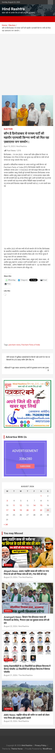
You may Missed (13, 533)
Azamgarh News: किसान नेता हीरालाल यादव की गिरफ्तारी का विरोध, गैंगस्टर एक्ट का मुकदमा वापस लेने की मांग (26, 620)
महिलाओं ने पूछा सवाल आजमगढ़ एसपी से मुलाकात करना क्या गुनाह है (26, 369)
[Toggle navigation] (5, 19)
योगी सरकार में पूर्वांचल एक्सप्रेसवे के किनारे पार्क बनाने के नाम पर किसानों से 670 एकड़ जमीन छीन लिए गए (28, 358)
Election (8, 129)
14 (34, 505)
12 (21, 505)
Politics (8, 660)
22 (41, 510)
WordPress (47, 749)
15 (41, 505)
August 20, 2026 (10, 721)
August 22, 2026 (10, 626)
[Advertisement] (27, 66)
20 (27, 510)
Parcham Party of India (30, 345)
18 (14, 510)
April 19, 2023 (9, 146)
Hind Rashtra (13, 9)
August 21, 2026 (10, 675)
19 (21, 510)
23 (48, 510)
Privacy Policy (40, 745)
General (8, 565)
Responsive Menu (50, 2)
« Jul (6, 524)
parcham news (15, 345)
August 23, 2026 (10, 577)
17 (7, 510)
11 (14, 505)
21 (34, 510)
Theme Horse (17, 749)
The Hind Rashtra (25, 577)
